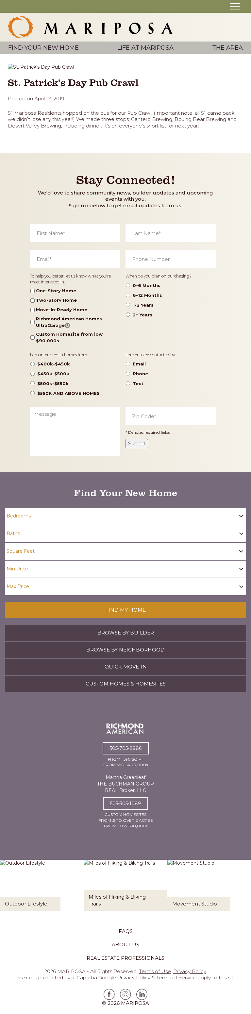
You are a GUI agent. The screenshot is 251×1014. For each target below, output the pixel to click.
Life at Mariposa (145, 47)
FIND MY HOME (125, 610)
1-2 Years (143, 305)
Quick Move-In (126, 667)
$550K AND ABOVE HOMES (68, 393)
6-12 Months (147, 295)
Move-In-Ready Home (61, 309)
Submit (136, 443)
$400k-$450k (53, 363)
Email (139, 363)
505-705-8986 (126, 748)
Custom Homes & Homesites (126, 684)
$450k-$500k (53, 373)
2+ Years (142, 314)
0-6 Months (146, 285)
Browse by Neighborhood (125, 650)
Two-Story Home (56, 300)
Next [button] (243, 890)
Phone (140, 373)
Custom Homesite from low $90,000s (69, 337)
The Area (227, 47)
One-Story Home (56, 290)
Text (138, 383)
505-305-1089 (125, 803)
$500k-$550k (53, 383)
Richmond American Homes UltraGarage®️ (69, 322)
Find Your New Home (43, 47)
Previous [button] (8, 890)
